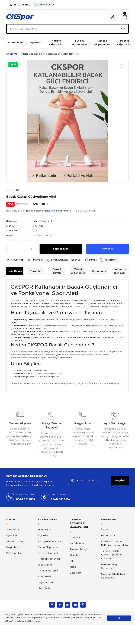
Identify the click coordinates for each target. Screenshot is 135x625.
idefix (73, 566)
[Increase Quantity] (31, 249)
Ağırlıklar (43, 535)
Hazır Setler (44, 588)
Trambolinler (45, 529)
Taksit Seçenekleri (78, 271)
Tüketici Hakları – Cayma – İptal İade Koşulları (112, 554)
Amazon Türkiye (79, 549)
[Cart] (125, 17)
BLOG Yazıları (14, 553)
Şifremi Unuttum (15, 541)
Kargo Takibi (13, 547)
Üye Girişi (11, 535)
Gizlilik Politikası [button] (33, 621)
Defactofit (75, 572)
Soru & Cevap (57, 271)
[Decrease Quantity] (10, 249)
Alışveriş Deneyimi (120, 271)
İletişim (105, 529)
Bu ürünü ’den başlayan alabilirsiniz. (51, 210)
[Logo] (20, 17)
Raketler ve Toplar (48, 570)
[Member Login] (113, 17)
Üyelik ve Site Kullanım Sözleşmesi (114, 576)
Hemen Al (107, 248)
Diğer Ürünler (46, 582)
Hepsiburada (77, 543)
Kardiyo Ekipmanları (49, 541)
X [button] (119, 618)
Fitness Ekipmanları (49, 553)
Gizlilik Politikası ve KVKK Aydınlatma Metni (114, 543)
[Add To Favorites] (122, 66)
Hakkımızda (108, 535)
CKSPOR (38, 225)
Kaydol (119, 480)
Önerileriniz (99, 271)
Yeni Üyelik (12, 529)
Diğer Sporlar (45, 564)
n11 (71, 560)
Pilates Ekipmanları (43, 221)
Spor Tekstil (44, 576)
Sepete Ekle (61, 248)
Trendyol (75, 537)
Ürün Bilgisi (15, 271)
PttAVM (74, 555)
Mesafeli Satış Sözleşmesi (109, 566)
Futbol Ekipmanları (48, 547)
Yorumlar (36, 271)
